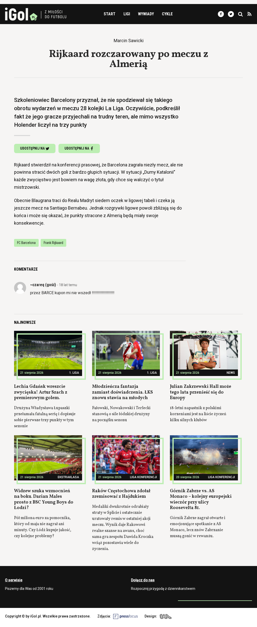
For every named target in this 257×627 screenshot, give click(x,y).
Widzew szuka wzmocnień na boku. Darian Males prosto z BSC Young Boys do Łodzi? (43, 499)
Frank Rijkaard (53, 243)
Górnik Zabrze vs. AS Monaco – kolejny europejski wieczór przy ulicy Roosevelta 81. (201, 499)
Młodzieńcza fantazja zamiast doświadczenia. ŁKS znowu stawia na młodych (122, 392)
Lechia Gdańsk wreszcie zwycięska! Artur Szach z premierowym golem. (40, 392)
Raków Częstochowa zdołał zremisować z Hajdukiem (121, 494)
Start (109, 14)
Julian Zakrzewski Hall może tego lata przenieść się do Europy (200, 392)
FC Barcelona (26, 243)
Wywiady (146, 14)
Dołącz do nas (143, 580)
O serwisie (13, 580)
